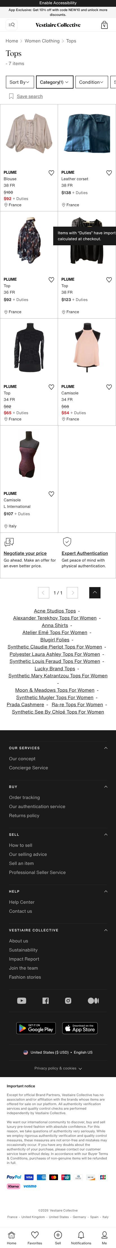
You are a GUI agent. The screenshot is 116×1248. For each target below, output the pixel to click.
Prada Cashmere (25, 704)
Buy (13, 787)
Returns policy (24, 815)
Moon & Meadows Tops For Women (55, 690)
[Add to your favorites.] (51, 172)
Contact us (20, 911)
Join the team (23, 968)
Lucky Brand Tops (55, 668)
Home (12, 40)
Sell (14, 834)
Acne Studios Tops (55, 611)
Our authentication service (37, 806)
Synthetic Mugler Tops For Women (54, 697)
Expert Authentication (85, 553)
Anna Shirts (55, 625)
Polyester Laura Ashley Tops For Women (55, 654)
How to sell (20, 845)
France (12, 1217)
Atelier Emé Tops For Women (55, 632)
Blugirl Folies (54, 639)
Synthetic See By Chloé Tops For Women (58, 712)
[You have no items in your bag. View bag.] (104, 25)
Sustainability (23, 949)
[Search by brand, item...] (11, 25)
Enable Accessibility (58, 3)
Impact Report (24, 958)
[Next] (72, 592)
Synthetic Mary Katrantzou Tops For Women (58, 675)
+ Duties (20, 198)
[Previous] (43, 592)
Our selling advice (28, 854)
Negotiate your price (25, 553)
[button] (104, 25)
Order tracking (24, 797)
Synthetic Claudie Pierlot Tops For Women (55, 646)
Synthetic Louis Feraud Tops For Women (55, 661)
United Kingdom (33, 1217)
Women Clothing (42, 40)
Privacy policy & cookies (56, 1068)
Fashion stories (25, 977)
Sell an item (21, 863)
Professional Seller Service (37, 872)
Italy (105, 1217)
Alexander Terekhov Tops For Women (55, 618)
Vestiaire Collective (34, 930)
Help (14, 891)
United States (59, 1217)
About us (18, 940)
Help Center (21, 902)
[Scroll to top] (95, 592)
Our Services (24, 748)
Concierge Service (28, 767)
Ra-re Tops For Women (77, 704)
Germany (79, 1217)
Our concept (22, 758)
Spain (94, 1217)
